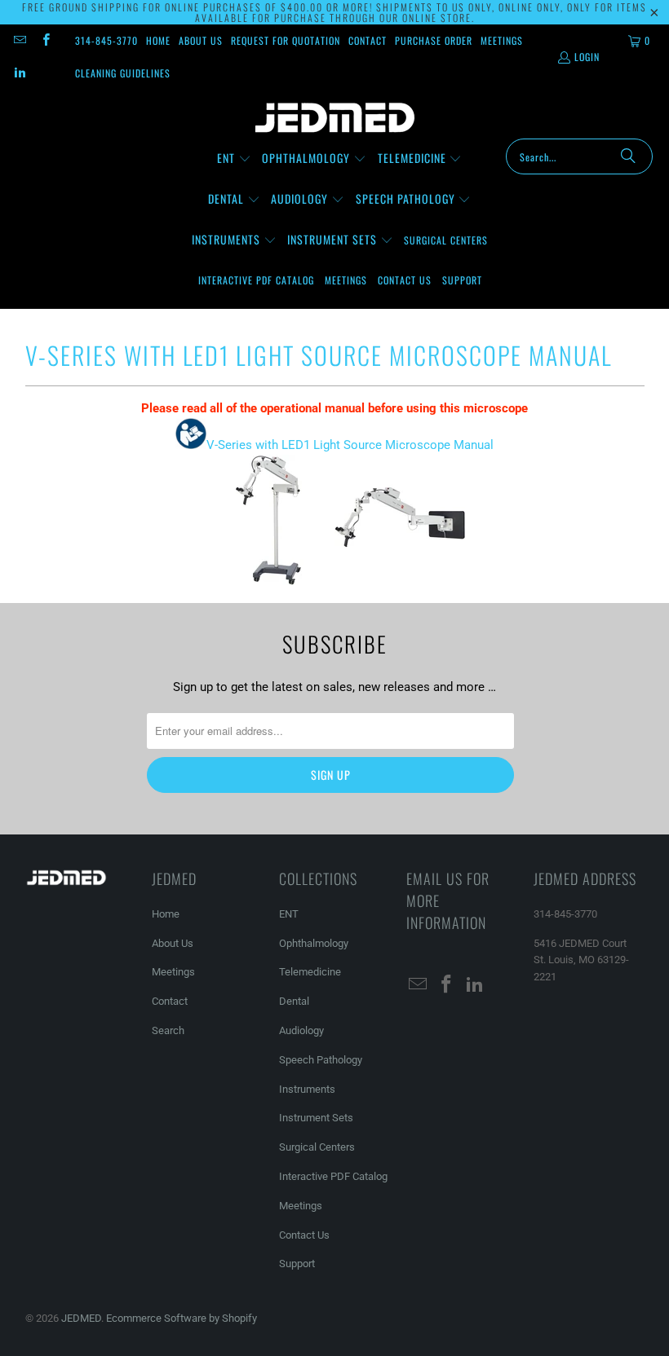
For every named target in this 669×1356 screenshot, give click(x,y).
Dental (294, 1001)
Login (587, 57)
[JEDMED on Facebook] (44, 40)
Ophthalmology (313, 943)
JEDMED (81, 1318)
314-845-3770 (106, 40)
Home (158, 40)
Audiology (301, 1030)
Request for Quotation (285, 40)
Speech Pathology (320, 1060)
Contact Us (304, 1235)
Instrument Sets (316, 1118)
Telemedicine (310, 972)
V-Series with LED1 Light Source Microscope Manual (350, 445)
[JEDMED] (335, 118)
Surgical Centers (317, 1147)
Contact (367, 40)
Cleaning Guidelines (123, 73)
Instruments (307, 1089)
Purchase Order (433, 40)
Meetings (502, 40)
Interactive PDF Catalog (333, 1176)
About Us (201, 40)
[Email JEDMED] (19, 40)
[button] (234, 159)
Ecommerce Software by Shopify (181, 1318)
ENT (289, 914)
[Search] (628, 156)
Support (297, 1263)
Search (168, 1030)
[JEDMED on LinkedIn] (19, 73)
